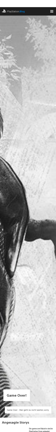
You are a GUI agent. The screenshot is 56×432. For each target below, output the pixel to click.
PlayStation (16, 11)
